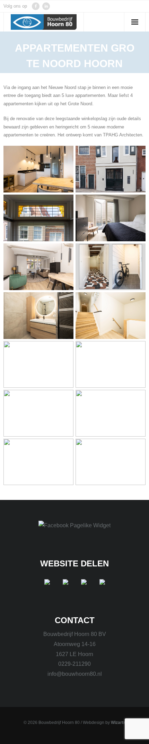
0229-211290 (74, 664)
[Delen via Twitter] (65, 587)
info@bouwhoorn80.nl (74, 674)
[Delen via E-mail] (102, 587)
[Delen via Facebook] (47, 587)
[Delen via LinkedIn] (84, 587)
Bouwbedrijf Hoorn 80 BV (74, 634)
